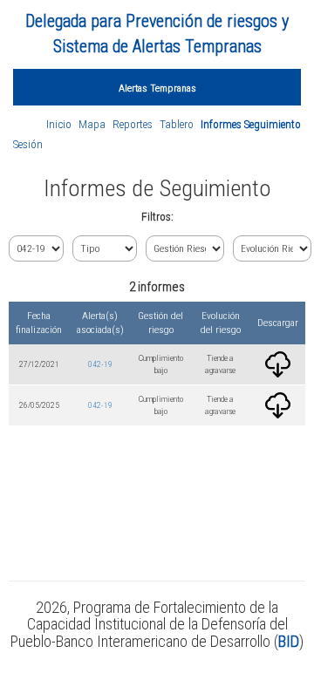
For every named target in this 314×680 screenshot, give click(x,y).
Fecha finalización (39, 323)
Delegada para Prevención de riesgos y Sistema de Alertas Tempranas (157, 33)
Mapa (92, 124)
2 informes (157, 287)
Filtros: (157, 216)
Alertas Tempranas (157, 88)
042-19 (100, 364)
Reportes (133, 124)
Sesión (28, 144)
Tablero (177, 124)
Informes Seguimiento (251, 124)
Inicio (59, 124)
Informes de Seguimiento (157, 188)
